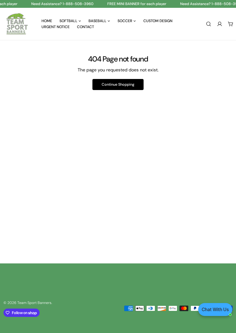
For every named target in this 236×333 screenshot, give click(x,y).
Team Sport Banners (34, 302)
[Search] (208, 24)
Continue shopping (118, 84)
